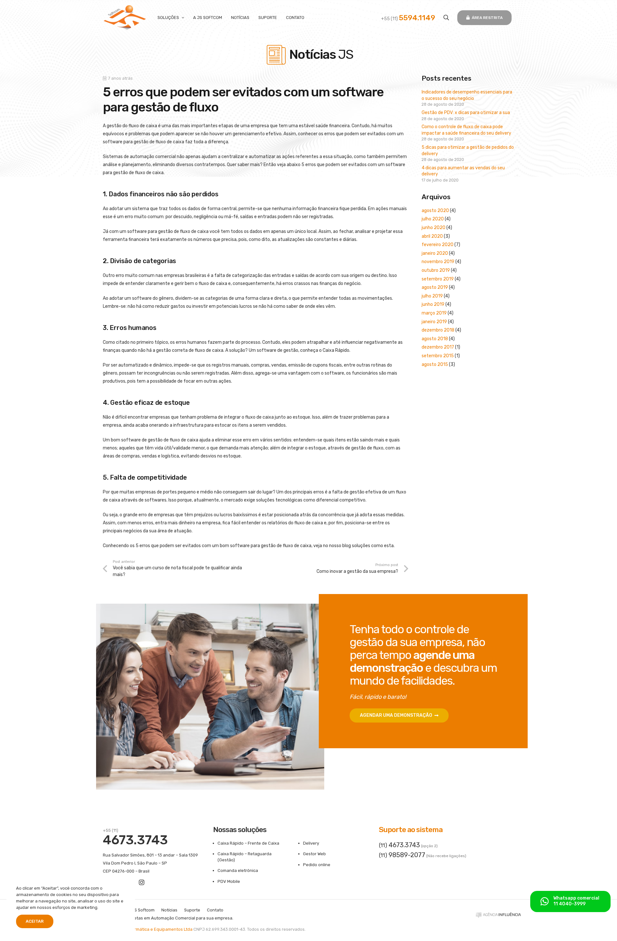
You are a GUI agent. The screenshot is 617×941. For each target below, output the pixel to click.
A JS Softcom (141, 910)
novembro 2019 (438, 261)
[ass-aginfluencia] (498, 916)
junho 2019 (433, 304)
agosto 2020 (435, 210)
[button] (446, 17)
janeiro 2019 (434, 321)
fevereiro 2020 (437, 244)
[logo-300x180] (125, 17)
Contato (215, 910)
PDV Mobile (229, 881)
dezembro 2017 (438, 347)
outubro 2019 (436, 270)
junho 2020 (433, 227)
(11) (399, 845)
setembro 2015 (438, 356)
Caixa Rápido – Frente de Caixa (248, 843)
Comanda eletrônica (238, 870)
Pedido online (316, 864)
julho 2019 (432, 296)
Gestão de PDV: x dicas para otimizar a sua (466, 112)
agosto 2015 (435, 364)
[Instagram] (141, 882)
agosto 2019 (435, 287)
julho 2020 (433, 219)
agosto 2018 (435, 339)
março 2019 (434, 313)
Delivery (311, 843)
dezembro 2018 (438, 330)
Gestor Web (314, 853)
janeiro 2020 (435, 253)
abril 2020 (432, 236)
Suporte (192, 910)
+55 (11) (408, 19)
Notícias (169, 910)
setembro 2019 (438, 279)
